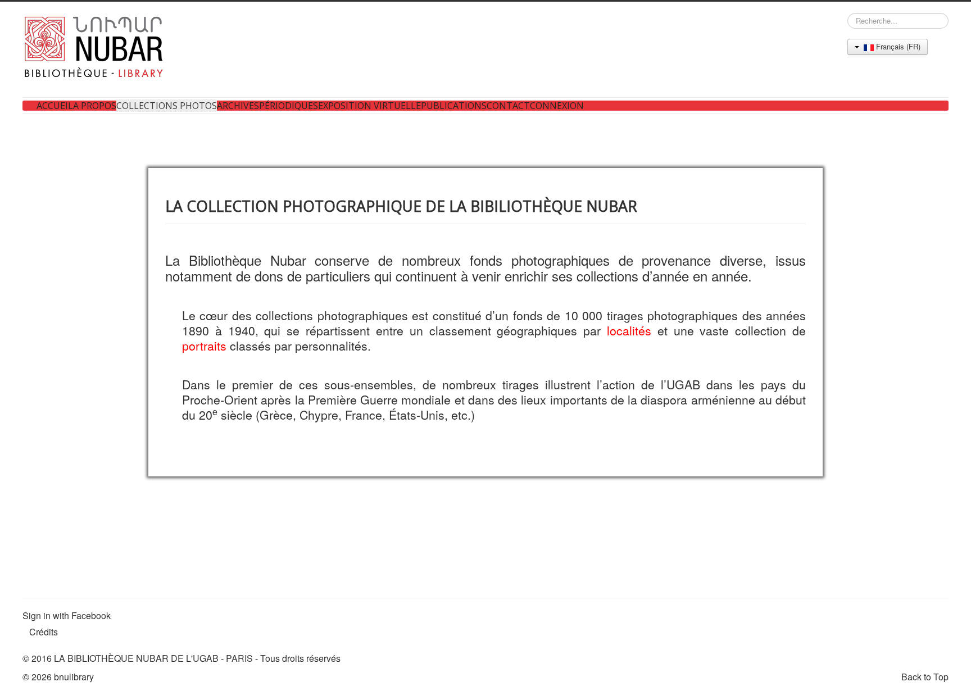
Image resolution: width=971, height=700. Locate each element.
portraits (204, 345)
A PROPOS (94, 105)
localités (629, 330)
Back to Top (925, 676)
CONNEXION (557, 105)
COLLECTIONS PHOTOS (166, 105)
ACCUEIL (55, 105)
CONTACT (508, 105)
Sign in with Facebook (66, 615)
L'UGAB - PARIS (219, 658)
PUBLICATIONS (454, 105)
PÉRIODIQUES (288, 105)
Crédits (43, 631)
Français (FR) (897, 46)
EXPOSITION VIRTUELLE (369, 105)
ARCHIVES (238, 105)
